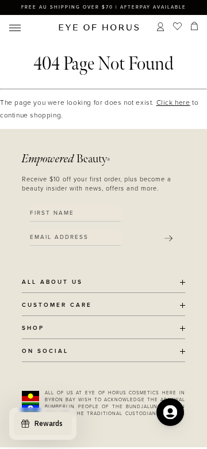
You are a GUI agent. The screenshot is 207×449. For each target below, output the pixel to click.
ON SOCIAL (45, 351)
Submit (168, 238)
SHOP (33, 328)
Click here (173, 102)
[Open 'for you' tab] (170, 412)
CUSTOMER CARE (57, 305)
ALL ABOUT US (52, 282)
